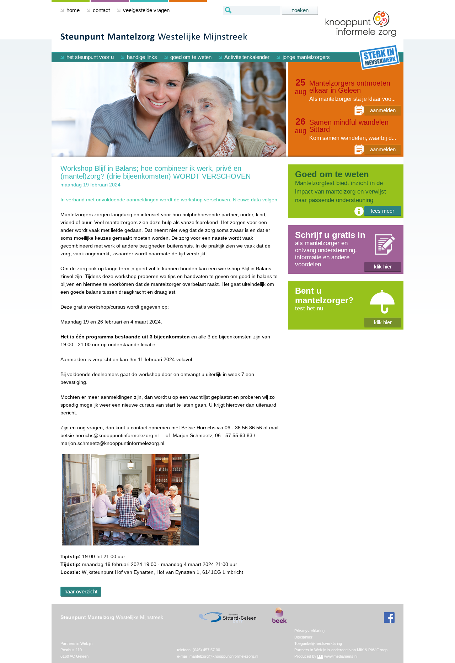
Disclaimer (303, 637)
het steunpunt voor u (89, 57)
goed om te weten (190, 57)
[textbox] (251, 10)
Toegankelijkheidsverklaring (318, 643)
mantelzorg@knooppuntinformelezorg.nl (223, 656)
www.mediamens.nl (340, 656)
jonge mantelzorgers (305, 57)
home (72, 10)
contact (100, 10)
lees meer (382, 211)
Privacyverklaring (309, 631)
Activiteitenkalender (246, 57)
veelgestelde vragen (146, 10)
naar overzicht (80, 591)
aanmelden (383, 110)
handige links (141, 57)
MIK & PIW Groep (372, 650)
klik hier (383, 266)
